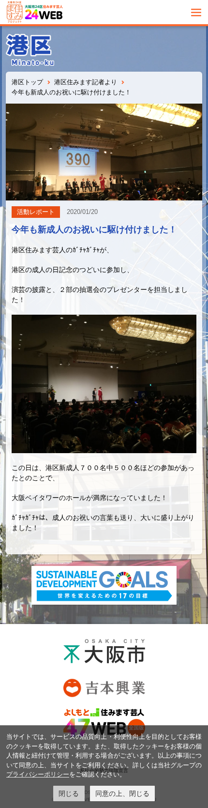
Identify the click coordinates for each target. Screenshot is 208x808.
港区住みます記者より (85, 82)
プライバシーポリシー (37, 774)
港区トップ (27, 82)
